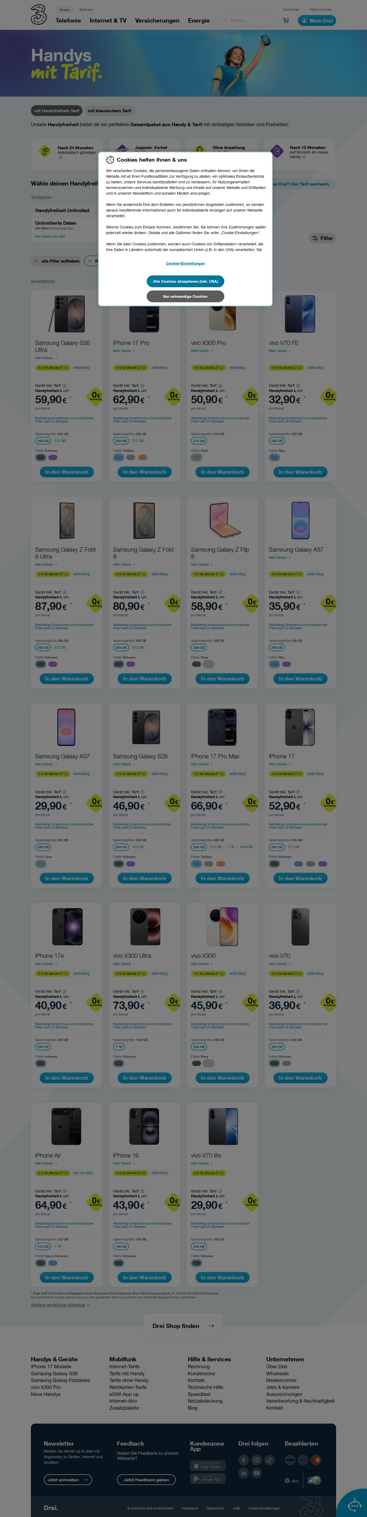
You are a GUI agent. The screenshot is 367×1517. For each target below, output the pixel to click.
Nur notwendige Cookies (185, 296)
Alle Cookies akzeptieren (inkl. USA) (185, 281)
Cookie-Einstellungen (185, 263)
